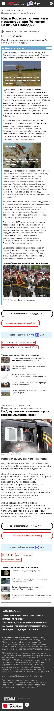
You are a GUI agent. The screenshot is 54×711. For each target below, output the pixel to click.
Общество (17, 36)
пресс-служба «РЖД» (11, 454)
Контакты (7, 626)
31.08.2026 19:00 (8, 405)
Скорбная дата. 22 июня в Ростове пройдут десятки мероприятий (29, 384)
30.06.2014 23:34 (8, 10)
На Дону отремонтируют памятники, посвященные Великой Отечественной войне (30, 376)
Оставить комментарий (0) (20, 323)
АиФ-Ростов (10, 300)
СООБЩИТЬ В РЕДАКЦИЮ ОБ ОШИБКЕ (21, 630)
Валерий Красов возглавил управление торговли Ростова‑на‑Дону (27, 588)
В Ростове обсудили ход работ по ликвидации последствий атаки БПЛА (30, 580)
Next (47, 279)
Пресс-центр (36, 615)
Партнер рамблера (24, 698)
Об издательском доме (15, 615)
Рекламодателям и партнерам (31, 626)
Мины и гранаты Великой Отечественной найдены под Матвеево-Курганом (28, 359)
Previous (5, 279)
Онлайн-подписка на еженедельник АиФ (24, 622)
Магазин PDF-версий (13, 619)
